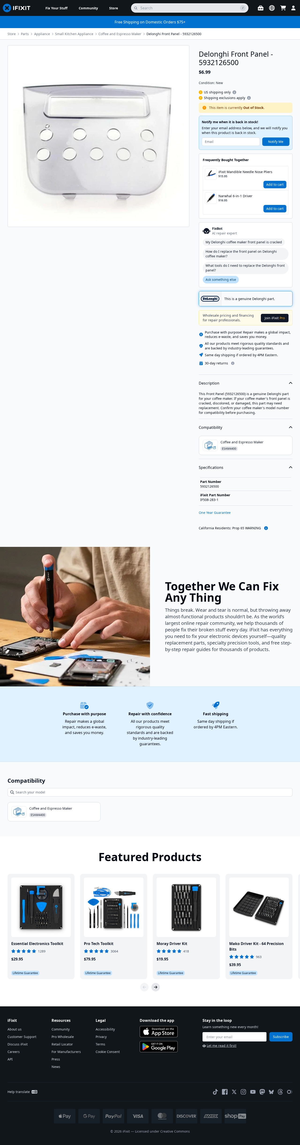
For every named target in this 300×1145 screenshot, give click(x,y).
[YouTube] (253, 1092)
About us (15, 1029)
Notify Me (275, 141)
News (56, 1066)
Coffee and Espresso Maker (119, 34)
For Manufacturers (66, 1051)
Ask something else (221, 279)
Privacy (101, 1036)
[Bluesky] (271, 1091)
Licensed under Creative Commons (162, 1131)
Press (56, 1059)
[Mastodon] (262, 1092)
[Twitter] (234, 1092)
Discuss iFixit (18, 1044)
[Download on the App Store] (159, 1031)
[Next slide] (155, 987)
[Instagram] (243, 1092)
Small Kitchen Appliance (74, 34)
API (10, 1059)
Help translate (19, 1091)
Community (61, 1029)
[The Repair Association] (289, 1092)
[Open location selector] (272, 8)
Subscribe (281, 1036)
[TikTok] (215, 1092)
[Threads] (280, 1092)
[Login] (293, 8)
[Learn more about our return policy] (232, 363)
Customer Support (22, 1036)
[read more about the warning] (266, 528)
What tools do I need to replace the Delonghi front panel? (245, 267)
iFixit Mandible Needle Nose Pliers (245, 172)
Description (209, 383)
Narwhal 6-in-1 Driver (235, 196)
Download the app (157, 1020)
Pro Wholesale (63, 1036)
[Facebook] (225, 1092)
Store (12, 34)
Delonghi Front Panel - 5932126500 (173, 34)
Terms (100, 1044)
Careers (14, 1051)
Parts (25, 34)
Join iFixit (275, 318)
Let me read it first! (221, 1045)
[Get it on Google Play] (159, 1046)
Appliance (42, 34)
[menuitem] (56, 8)
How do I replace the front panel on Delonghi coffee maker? (241, 253)
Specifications (211, 467)
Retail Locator (62, 1044)
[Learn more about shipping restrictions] (234, 92)
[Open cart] (283, 8)
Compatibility (210, 427)
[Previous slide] (144, 987)
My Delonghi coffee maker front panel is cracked (244, 242)
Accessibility (105, 1029)
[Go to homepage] (18, 8)
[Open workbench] (260, 8)
